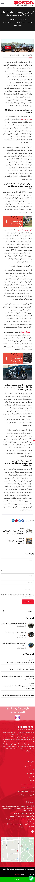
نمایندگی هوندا (23, 19)
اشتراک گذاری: (30, 521)
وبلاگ (15, 19)
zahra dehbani (14, 55)
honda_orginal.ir (18, 712)
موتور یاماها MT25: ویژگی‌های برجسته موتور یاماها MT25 (18, 695)
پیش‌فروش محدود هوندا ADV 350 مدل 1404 (22, 669)
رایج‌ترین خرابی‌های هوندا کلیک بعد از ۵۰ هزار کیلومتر (13, 644)
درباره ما (30, 769)
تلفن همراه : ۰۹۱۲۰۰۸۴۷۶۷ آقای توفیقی (21, 816)
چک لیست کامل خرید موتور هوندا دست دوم (14, 623)
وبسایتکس (18, 874)
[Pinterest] (16, 520)
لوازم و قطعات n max (27, 787)
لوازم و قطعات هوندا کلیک (25, 794)
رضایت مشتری (28, 766)
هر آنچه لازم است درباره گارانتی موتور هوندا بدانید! (20, 662)
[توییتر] (19, 520)
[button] (31, 878)
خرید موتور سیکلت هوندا (24, 230)
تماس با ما (29, 773)
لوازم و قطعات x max (27, 784)
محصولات (30, 776)
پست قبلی (22, 528)
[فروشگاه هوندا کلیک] (24, 3)
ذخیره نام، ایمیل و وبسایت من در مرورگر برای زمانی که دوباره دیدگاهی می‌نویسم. (16, 595)
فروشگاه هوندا (25, 332)
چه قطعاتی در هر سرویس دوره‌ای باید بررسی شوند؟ (15, 634)
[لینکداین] (13, 520)
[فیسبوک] (22, 520)
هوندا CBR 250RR (26, 119)
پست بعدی (21, 538)
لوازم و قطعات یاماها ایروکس (25, 791)
